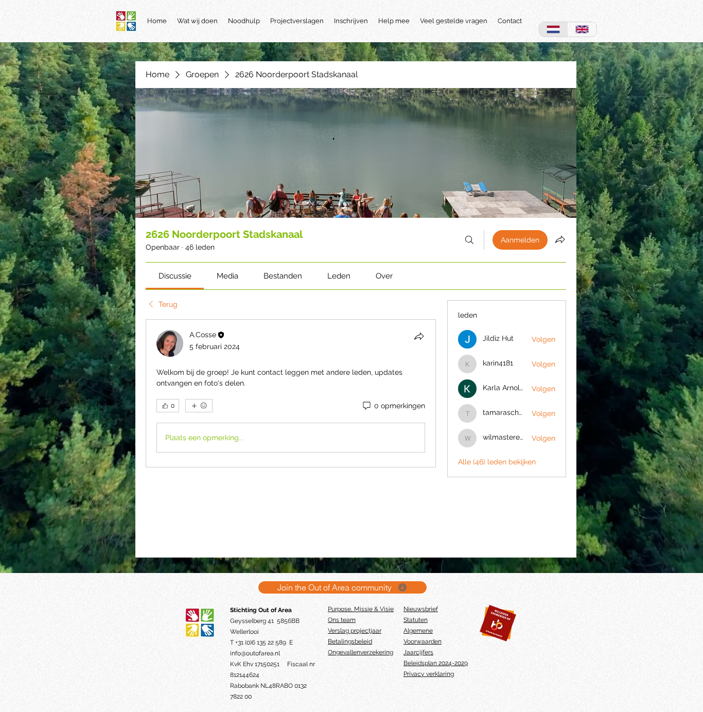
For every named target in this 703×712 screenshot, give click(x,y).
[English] (582, 29)
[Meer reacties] (199, 405)
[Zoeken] (469, 240)
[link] (175, 276)
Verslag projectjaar (354, 630)
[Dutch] (553, 29)
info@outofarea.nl (255, 653)
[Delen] (419, 336)
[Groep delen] (560, 239)
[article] (291, 393)
